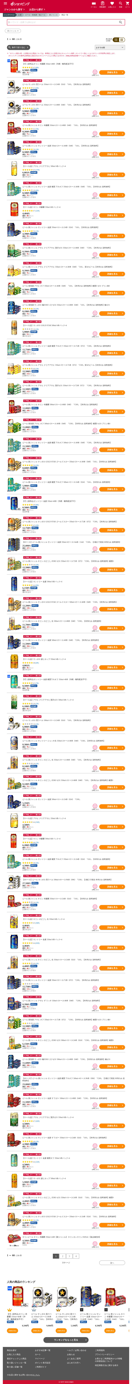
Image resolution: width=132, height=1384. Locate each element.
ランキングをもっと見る (66, 1340)
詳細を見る (112, 72)
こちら (37, 1375)
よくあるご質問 (74, 1359)
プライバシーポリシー (104, 1354)
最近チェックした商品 (16, 1359)
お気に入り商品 (13, 1354)
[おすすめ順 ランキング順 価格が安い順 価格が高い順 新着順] (109, 47)
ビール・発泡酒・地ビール (35, 15)
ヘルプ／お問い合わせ (76, 1350)
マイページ (40, 1359)
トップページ (9, 15)
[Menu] (5, 3)
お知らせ (71, 1354)
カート (38, 1354)
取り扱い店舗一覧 (14, 1367)
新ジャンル (53, 15)
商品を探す (12, 1350)
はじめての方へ (74, 1363)
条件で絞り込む (18, 47)
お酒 (19, 15)
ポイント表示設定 (42, 1363)
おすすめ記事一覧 (42, 1350)
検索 (120, 22)
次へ (112, 1263)
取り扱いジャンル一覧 (16, 1363)
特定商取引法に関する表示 (106, 1365)
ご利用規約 (100, 1350)
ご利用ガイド (41, 1367)
